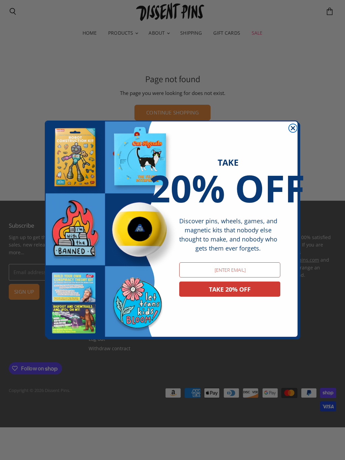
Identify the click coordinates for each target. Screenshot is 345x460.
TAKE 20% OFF (230, 289)
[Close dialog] (293, 128)
